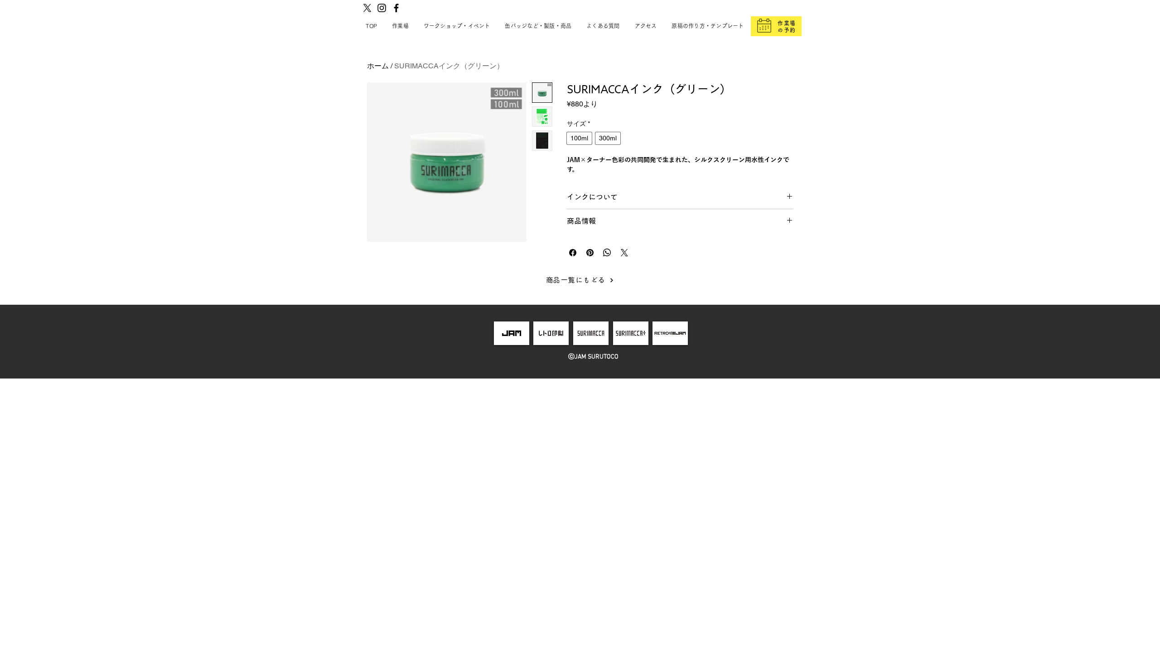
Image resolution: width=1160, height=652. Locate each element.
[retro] (551, 333)
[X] (367, 8)
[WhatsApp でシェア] (607, 252)
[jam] (512, 333)
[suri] (591, 333)
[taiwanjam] (670, 333)
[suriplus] (631, 333)
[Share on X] (624, 252)
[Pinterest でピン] (590, 252)
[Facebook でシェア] (572, 252)
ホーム (378, 66)
